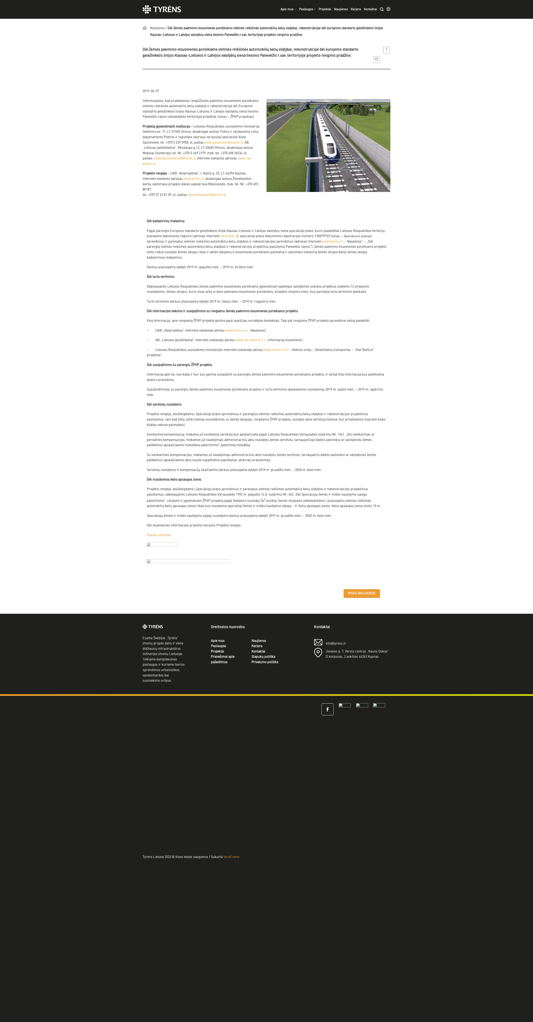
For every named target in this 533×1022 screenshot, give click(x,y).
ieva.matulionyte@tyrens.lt (207, 195)
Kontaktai (370, 9)
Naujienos (341, 9)
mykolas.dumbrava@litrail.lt (174, 158)
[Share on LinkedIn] (376, 59)
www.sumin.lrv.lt (276, 350)
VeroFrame (231, 857)
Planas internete (159, 535)
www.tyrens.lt (193, 179)
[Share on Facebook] (386, 50)
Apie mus (287, 9)
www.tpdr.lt (228, 236)
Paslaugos (306, 9)
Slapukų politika (263, 657)
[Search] (382, 9)
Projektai (325, 9)
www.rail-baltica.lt (249, 340)
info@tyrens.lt (336, 643)
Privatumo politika (265, 662)
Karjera (356, 9)
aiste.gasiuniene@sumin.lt (224, 142)
